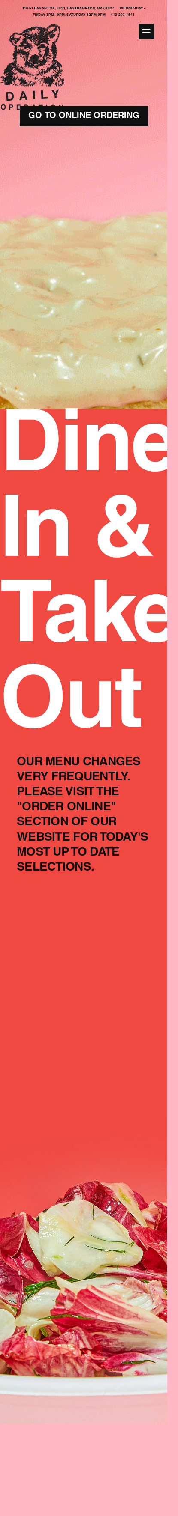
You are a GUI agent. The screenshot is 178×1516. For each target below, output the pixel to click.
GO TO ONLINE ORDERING (83, 116)
